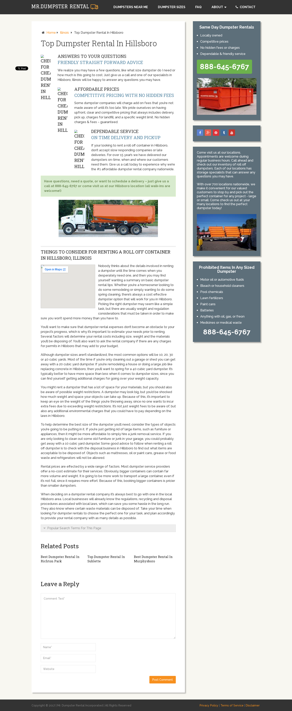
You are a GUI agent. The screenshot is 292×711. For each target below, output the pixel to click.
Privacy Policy (209, 705)
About (217, 7)
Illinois (64, 32)
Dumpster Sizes (171, 7)
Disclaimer (253, 705)
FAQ (198, 7)
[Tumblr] (224, 132)
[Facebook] (200, 132)
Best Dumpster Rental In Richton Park (60, 559)
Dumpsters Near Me (130, 7)
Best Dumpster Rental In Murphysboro (153, 559)
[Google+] (208, 132)
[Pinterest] (216, 132)
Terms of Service (232, 705)
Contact (247, 7)
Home (51, 32)
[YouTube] (232, 132)
